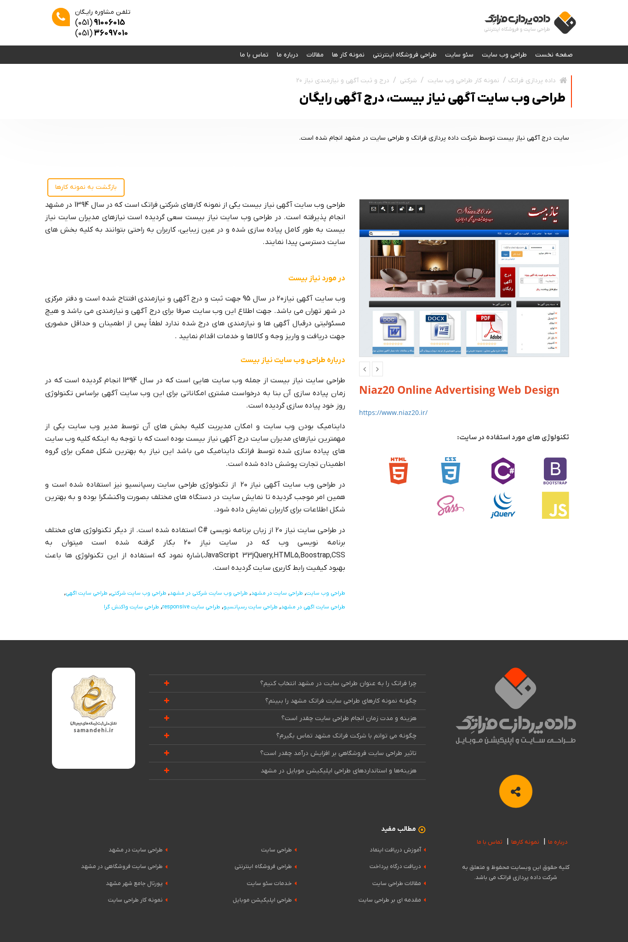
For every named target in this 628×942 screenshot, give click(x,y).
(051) (100, 22)
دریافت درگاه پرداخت (395, 866)
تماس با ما (254, 55)
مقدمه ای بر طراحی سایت (390, 900)
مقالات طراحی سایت (396, 883)
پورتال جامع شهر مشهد (134, 883)
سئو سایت (459, 55)
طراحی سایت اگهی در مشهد (313, 607)
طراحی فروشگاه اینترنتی (405, 55)
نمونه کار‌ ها (348, 55)
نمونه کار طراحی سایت (135, 900)
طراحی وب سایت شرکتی (138, 593)
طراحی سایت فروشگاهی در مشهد (122, 866)
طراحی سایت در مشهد (277, 593)
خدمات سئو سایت (269, 883)
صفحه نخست (554, 55)
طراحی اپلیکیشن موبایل (262, 900)
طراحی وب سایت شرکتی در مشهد (209, 593)
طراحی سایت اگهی (87, 593)
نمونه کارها (525, 842)
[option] (464, 278)
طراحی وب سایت (504, 55)
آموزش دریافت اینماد (395, 850)
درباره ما (287, 55)
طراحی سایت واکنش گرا (131, 607)
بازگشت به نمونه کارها (86, 187)
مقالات (315, 55)
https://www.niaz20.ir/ (393, 412)
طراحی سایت (276, 850)
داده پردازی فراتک (532, 80)
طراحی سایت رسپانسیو (250, 607)
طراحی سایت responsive (191, 607)
